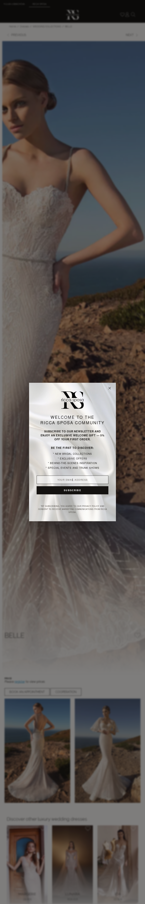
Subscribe (72, 490)
